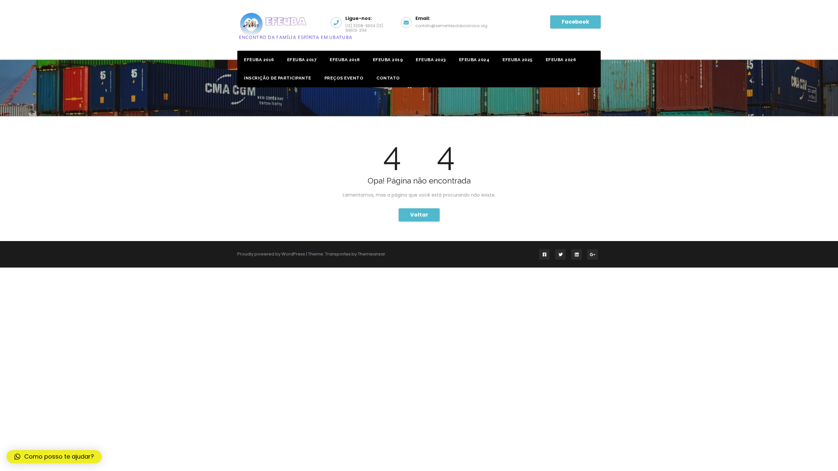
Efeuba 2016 (259, 59)
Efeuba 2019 (388, 59)
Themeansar (371, 254)
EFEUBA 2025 (517, 59)
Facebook (575, 22)
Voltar (419, 214)
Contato (388, 78)
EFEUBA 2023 (431, 59)
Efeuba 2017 (302, 59)
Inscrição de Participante (277, 78)
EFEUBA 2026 (561, 59)
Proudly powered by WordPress (271, 254)
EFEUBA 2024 (474, 59)
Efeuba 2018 (345, 59)
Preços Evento (344, 78)
